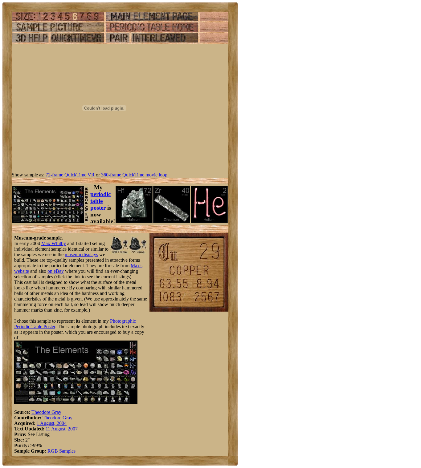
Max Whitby (53, 243)
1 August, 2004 (52, 423)
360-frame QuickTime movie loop (134, 174)
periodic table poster (100, 201)
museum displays (81, 254)
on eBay (55, 271)
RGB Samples (61, 451)
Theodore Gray (46, 412)
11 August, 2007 (62, 428)
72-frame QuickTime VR (70, 174)
